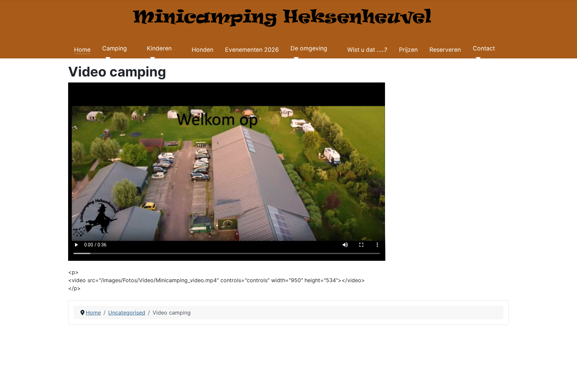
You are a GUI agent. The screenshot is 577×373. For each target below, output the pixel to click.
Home (82, 49)
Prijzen (408, 49)
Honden (202, 49)
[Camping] (106, 58)
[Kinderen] (151, 58)
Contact (484, 48)
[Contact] (477, 58)
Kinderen (159, 48)
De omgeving (309, 48)
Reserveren (445, 49)
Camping (114, 48)
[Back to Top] (565, 361)
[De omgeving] (295, 58)
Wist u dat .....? (367, 49)
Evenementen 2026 (252, 49)
